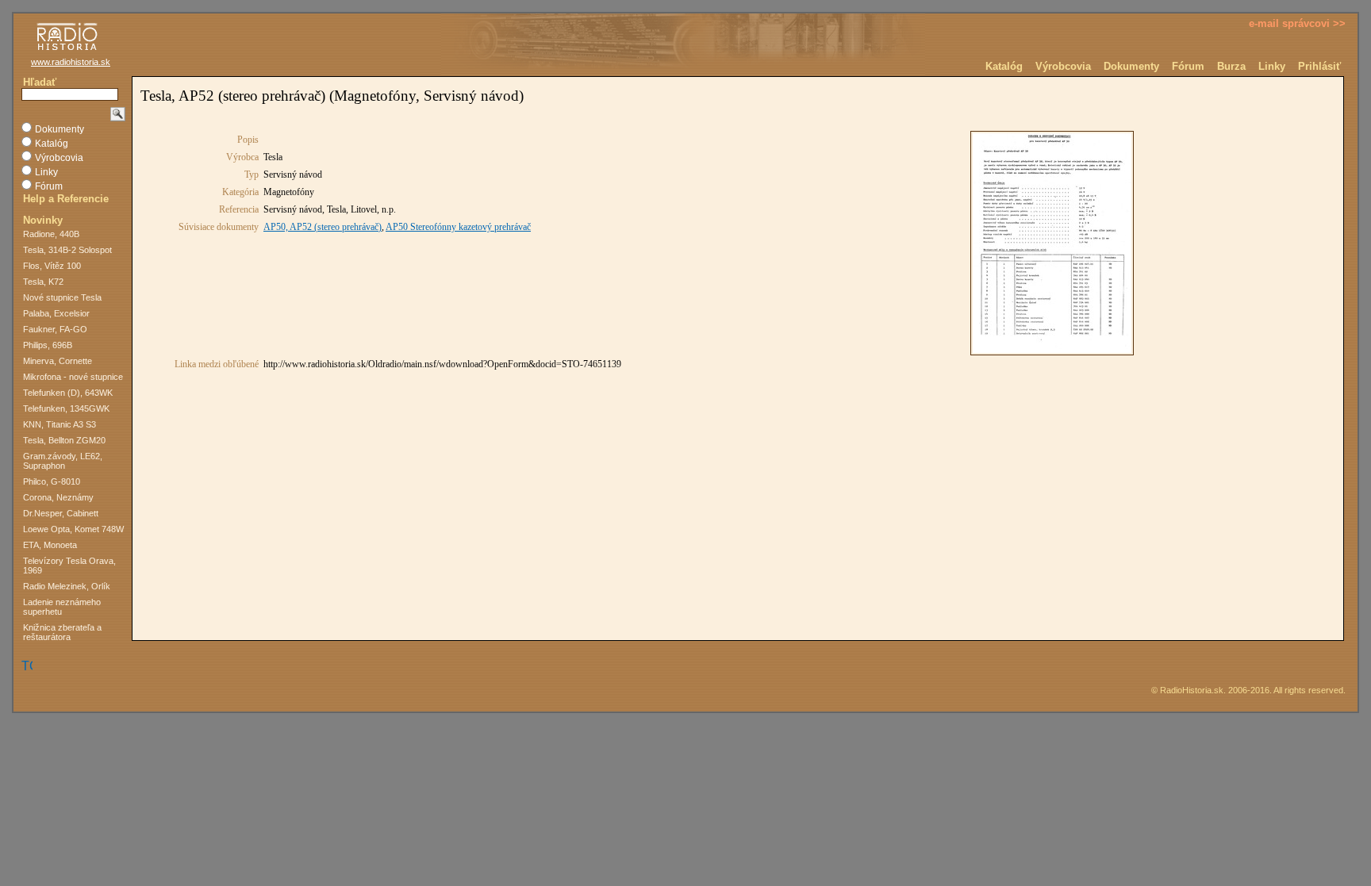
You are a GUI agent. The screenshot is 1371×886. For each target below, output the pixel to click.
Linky (1271, 66)
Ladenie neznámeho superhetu (62, 606)
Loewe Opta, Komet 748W (73, 529)
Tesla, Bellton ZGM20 (64, 440)
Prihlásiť (1319, 66)
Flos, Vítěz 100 (52, 265)
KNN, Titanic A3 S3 (59, 424)
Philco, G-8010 (51, 481)
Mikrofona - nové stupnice (73, 377)
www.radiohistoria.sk (70, 62)
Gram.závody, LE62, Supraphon (62, 460)
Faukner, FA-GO (55, 329)
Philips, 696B (47, 345)
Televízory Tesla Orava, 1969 (69, 565)
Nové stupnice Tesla (62, 297)
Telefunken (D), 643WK (68, 392)
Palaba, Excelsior (56, 313)
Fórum (1188, 66)
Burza (1231, 66)
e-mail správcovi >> (1297, 23)
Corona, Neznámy (58, 497)
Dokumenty (1131, 66)
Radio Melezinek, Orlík (66, 586)
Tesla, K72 (43, 281)
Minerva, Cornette (57, 361)
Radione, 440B (51, 234)
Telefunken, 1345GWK (66, 408)
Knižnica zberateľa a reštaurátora (62, 632)
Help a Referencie (66, 199)
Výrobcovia (1063, 66)
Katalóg (1004, 66)
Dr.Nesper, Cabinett (60, 513)
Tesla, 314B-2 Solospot (67, 250)
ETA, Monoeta (50, 545)
